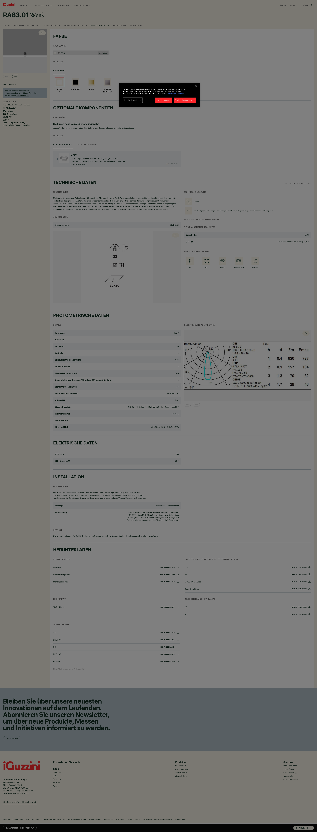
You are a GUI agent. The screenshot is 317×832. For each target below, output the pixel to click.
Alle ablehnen (163, 100)
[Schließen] (196, 86)
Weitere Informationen (176, 93)
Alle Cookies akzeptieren (185, 100)
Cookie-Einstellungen (132, 100)
